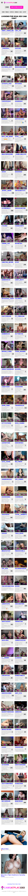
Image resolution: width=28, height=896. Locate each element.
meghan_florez (7, 351)
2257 (14, 892)
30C (25, 389)
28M (25, 174)
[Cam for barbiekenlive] (7, 274)
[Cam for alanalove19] (20, 777)
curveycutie (6, 604)
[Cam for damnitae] (20, 723)
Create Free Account (16, 7)
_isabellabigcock (20, 154)
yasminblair (19, 497)
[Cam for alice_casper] (7, 455)
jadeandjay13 (19, 819)
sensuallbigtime (20, 208)
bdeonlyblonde (6, 729)
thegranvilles (19, 405)
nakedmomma (6, 497)
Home (3, 12)
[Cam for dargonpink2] (20, 437)
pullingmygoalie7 (20, 568)
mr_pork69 (18, 461)
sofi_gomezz (19, 479)
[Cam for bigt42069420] (7, 795)
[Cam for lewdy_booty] (20, 274)
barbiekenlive (6, 280)
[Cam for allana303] (20, 652)
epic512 (17, 586)
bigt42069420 (6, 801)
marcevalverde (6, 693)
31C (26, 678)
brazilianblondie (20, 67)
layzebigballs (6, 208)
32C (25, 588)
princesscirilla (20, 551)
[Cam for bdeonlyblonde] (7, 723)
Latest (24, 12)
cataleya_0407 (7, 83)
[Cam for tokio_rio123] (20, 527)
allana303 (18, 658)
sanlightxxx (6, 675)
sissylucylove (19, 119)
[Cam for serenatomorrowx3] (7, 363)
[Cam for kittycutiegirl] (7, 417)
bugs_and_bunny (7, 136)
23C (11, 606)
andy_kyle (18, 693)
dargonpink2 (19, 443)
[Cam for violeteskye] (7, 508)
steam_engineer (20, 351)
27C (25, 535)
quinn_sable (6, 405)
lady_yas (18, 30)
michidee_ (18, 369)
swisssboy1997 (19, 604)
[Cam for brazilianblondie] (20, 61)
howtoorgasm (6, 316)
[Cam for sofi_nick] (7, 562)
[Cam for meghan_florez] (7, 345)
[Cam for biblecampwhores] (7, 148)
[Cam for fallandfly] (20, 292)
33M (12, 210)
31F (25, 732)
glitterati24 (19, 334)
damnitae (18, 729)
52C (13, 695)
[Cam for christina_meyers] (7, 256)
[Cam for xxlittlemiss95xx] (7, 777)
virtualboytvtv (20, 190)
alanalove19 (19, 783)
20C (25, 714)
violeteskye (5, 514)
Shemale (17, 12)
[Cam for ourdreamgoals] (7, 473)
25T (25, 282)
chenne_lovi (6, 243)
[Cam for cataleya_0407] (7, 77)
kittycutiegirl (6, 423)
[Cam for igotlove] (20, 42)
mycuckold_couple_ (8, 298)
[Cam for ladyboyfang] (7, 437)
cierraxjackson (20, 640)
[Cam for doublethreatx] (20, 669)
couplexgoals (6, 101)
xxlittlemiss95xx (7, 783)
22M (25, 696)
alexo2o (4, 533)
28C (11, 517)
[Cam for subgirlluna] (20, 615)
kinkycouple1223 (20, 765)
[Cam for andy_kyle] (20, 687)
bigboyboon (19, 801)
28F (11, 51)
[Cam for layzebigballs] (7, 202)
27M (25, 264)
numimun (4, 119)
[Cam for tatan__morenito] (20, 508)
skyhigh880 (5, 765)
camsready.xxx (14, 891)
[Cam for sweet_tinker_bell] (7, 25)
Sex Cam (18, 884)
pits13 (17, 262)
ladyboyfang (6, 443)
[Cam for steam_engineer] (20, 345)
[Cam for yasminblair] (20, 491)
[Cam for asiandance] (20, 95)
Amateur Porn (11, 884)
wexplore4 (5, 640)
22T (13, 354)
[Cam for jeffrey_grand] (7, 184)
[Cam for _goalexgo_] (7, 42)
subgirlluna (19, 621)
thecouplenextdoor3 (8, 586)
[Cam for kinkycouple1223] (20, 759)
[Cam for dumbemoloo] (7, 328)
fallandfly (18, 298)
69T (13, 86)
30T (25, 228)
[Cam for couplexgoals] (7, 95)
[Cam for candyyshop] (7, 381)
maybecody (18, 243)
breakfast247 (6, 551)
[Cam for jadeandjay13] (20, 813)
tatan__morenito (21, 514)
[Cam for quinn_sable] (7, 399)
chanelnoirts (19, 226)
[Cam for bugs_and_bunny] (7, 130)
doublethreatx (20, 675)
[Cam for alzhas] (7, 741)
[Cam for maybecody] (20, 237)
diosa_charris (19, 423)
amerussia (18, 712)
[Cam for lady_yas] (20, 25)
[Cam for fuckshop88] (20, 381)
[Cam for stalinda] (7, 220)
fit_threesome (19, 316)
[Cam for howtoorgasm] (7, 310)
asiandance (18, 101)
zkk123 (4, 172)
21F (25, 139)
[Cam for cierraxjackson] (20, 634)
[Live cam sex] (11, 2)
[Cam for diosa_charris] (20, 417)
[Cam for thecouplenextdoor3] (7, 580)
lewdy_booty (19, 280)
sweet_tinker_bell (8, 30)
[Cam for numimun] (7, 113)
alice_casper (6, 461)
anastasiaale (6, 621)
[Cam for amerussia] (20, 706)
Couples (12, 12)
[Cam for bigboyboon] (20, 795)
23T (26, 426)
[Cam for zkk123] (7, 166)
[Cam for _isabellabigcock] (20, 148)
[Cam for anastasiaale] (7, 615)
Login (7, 7)
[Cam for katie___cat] (20, 130)
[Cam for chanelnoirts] (20, 220)
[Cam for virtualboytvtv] (20, 184)
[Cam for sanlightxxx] (7, 669)
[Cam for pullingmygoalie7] (20, 562)
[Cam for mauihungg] (20, 166)
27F (25, 50)
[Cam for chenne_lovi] (7, 237)
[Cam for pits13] (20, 256)
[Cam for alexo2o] (7, 527)
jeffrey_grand (6, 190)
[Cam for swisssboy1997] (20, 598)
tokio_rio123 (19, 533)
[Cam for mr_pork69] (20, 455)
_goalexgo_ (6, 48)
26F (11, 228)
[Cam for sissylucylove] (20, 113)
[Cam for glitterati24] (20, 328)
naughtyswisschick (8, 712)
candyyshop (6, 387)
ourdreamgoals (7, 479)
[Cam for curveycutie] (7, 598)
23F (13, 69)
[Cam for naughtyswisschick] (7, 706)
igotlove (18, 48)
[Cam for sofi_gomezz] (20, 473)
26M (26, 605)
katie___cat (19, 136)
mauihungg (18, 172)
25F (25, 86)
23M (13, 193)
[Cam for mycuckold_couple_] (7, 292)
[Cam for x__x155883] (7, 652)
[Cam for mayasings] (20, 77)
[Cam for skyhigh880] (7, 759)
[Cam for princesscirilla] (20, 545)
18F (11, 464)
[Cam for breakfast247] (7, 545)
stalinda (4, 226)
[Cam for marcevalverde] (7, 687)
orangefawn (19, 747)
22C (26, 408)
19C (11, 282)
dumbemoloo (6, 334)
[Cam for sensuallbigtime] (20, 202)
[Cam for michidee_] (20, 363)
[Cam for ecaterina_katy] (7, 61)
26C (25, 103)
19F (25, 481)
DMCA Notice (22, 891)
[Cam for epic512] (20, 580)
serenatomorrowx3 (8, 369)
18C (11, 571)
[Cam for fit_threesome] (20, 310)
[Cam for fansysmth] (7, 813)
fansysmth (5, 819)
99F (25, 33)
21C (11, 803)
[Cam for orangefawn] (20, 741)
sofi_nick (5, 568)
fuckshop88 (19, 387)
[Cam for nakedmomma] (7, 491)
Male (20, 12)
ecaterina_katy (7, 67)
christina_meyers (7, 262)
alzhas (4, 747)
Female (7, 12)
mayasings (18, 83)
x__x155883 (5, 658)
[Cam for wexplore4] (7, 634)
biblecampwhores (7, 154)
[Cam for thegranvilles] (20, 399)
